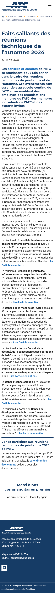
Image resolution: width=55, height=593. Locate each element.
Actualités (30, 16)
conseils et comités (23, 69)
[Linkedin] (4, 568)
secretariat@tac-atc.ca (22, 558)
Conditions (30, 589)
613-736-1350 (20, 554)
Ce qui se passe (15, 16)
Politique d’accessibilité (22, 585)
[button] (49, 6)
